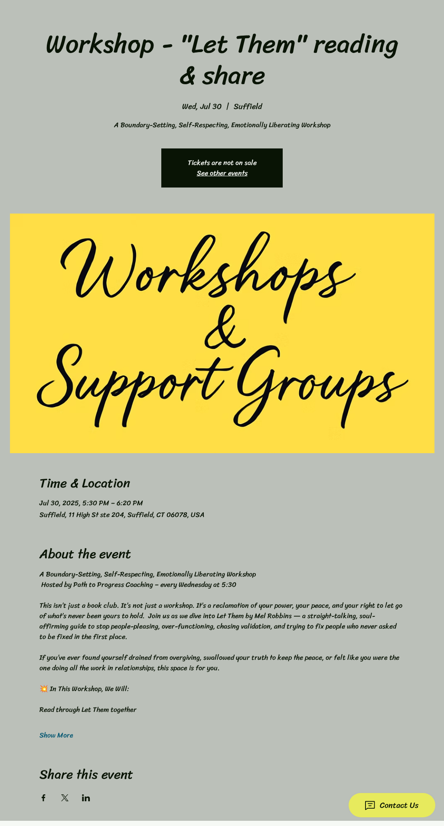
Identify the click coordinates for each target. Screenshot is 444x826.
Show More (56, 735)
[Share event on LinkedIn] (86, 797)
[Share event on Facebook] (43, 797)
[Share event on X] (65, 797)
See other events (222, 173)
